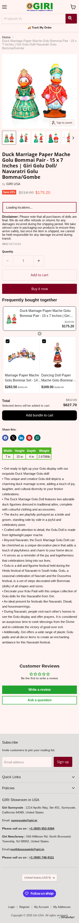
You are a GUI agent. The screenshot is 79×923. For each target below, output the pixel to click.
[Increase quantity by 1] (38, 260)
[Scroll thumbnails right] (73, 138)
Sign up (63, 762)
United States (37, 877)
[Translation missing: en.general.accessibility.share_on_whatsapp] (37, 438)
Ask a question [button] (40, 700)
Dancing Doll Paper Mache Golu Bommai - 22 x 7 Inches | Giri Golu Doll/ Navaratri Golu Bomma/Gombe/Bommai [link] (59, 378)
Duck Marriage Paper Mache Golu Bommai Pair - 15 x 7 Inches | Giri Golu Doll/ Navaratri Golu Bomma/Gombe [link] (45, 313)
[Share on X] (13, 438)
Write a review (39, 689)
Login (11, 907)
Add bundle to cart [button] (39, 415)
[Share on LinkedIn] (21, 438)
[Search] (71, 18)
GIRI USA (13, 184)
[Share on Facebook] (5, 438)
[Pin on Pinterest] (29, 438)
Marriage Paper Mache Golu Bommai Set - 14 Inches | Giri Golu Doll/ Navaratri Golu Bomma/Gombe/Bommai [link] (23, 378)
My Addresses (62, 907)
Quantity (7, 251)
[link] (11, 318)
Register (24, 907)
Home (6, 37)
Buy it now (39, 288)
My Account (41, 907)
